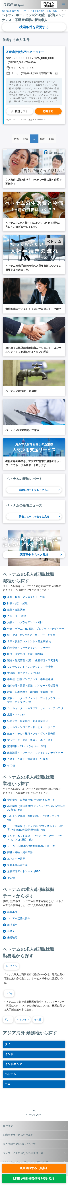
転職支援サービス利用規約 (18, 1134)
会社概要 (8, 1125)
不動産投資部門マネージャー (25, 51)
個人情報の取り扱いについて (19, 1144)
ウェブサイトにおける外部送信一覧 (23, 1153)
